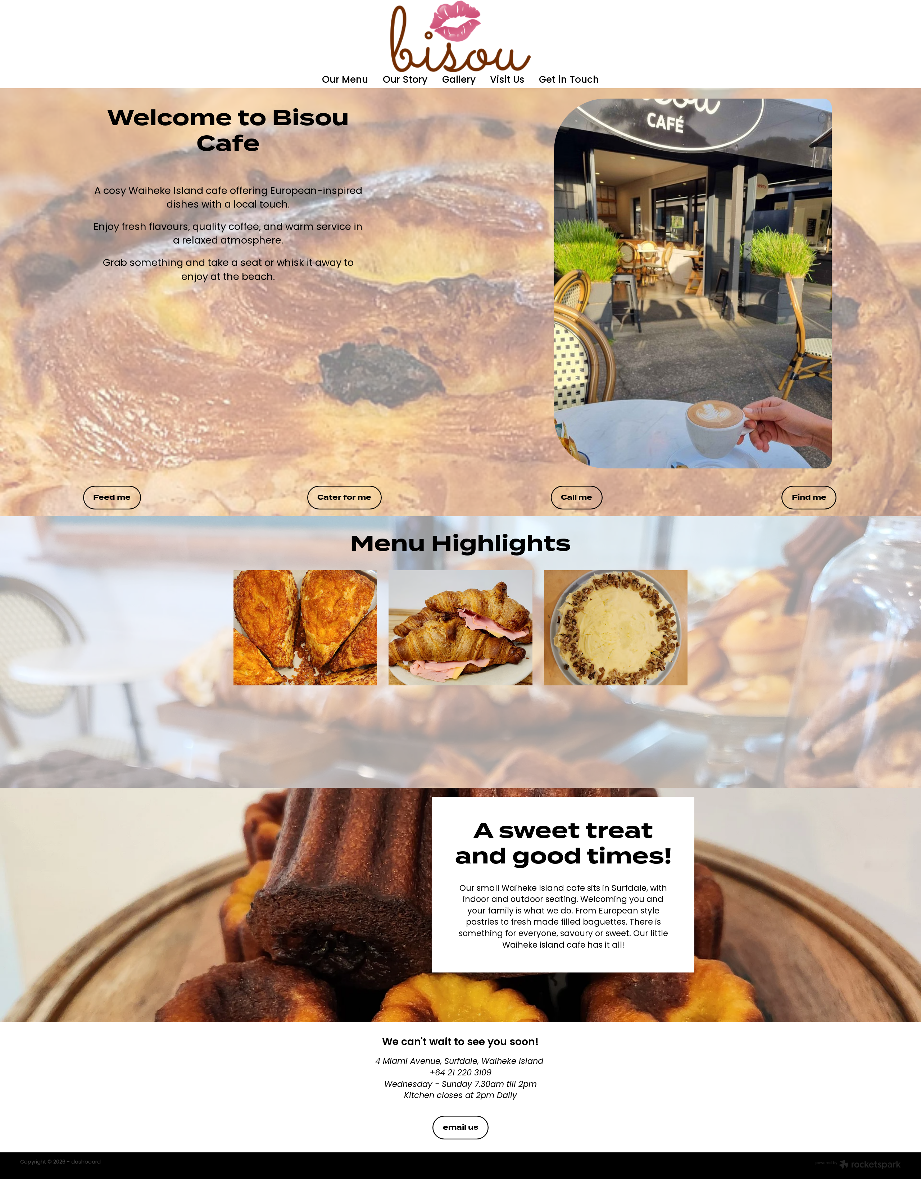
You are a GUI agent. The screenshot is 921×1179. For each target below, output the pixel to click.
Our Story (405, 80)
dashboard (86, 1162)
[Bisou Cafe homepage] (460, 36)
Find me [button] (809, 497)
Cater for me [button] (344, 497)
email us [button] (460, 1127)
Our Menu (345, 80)
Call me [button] (576, 497)
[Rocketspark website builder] (858, 1166)
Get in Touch (569, 80)
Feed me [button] (112, 497)
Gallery (459, 80)
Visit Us (507, 80)
